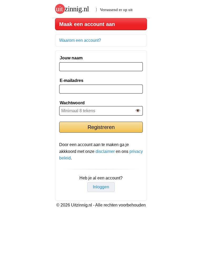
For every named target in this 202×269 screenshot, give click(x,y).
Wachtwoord (72, 103)
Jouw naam (71, 58)
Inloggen (101, 187)
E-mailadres (71, 80)
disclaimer (105, 151)
